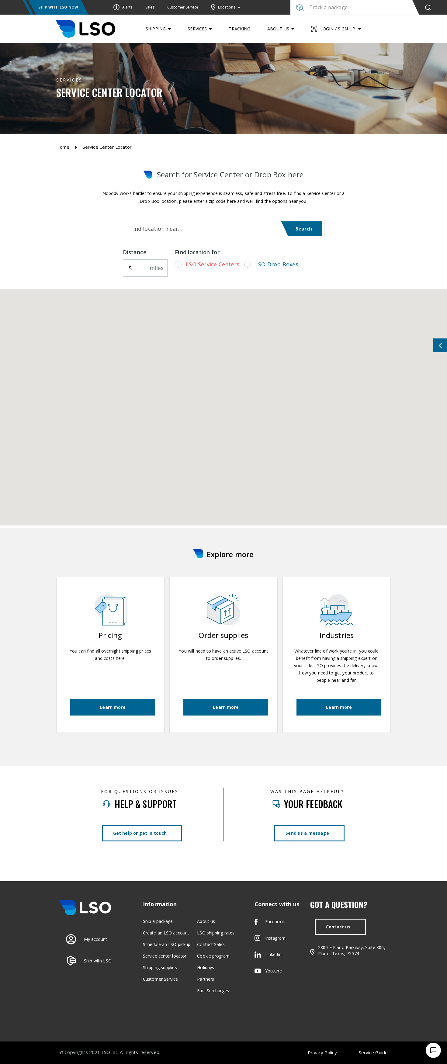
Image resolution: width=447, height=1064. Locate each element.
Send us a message (307, 833)
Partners (205, 979)
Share (435, 345)
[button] (227, 7)
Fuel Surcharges (213, 990)
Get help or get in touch (140, 833)
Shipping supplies (160, 967)
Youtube (273, 971)
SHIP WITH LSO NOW (58, 7)
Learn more (113, 707)
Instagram (275, 938)
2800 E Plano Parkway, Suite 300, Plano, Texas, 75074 (351, 950)
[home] (85, 29)
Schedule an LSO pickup (166, 944)
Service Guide (373, 1052)
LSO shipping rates (215, 933)
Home (63, 147)
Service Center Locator (107, 147)
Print (401, 345)
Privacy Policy (322, 1052)
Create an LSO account (166, 933)
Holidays (205, 967)
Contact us (338, 927)
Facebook (275, 921)
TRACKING (239, 29)
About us (206, 921)
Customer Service (160, 979)
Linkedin (273, 954)
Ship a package (158, 921)
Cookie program (213, 956)
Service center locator (164, 956)
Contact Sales (210, 944)
